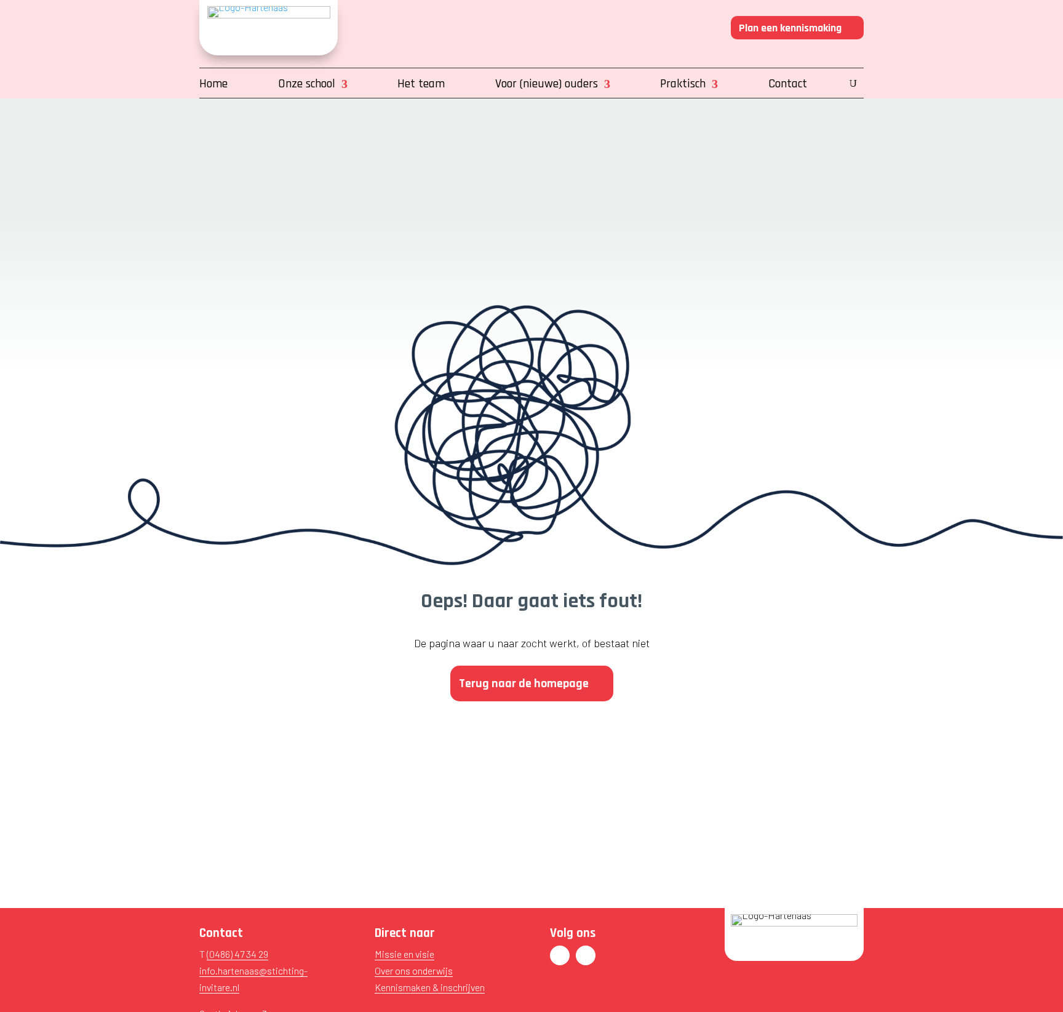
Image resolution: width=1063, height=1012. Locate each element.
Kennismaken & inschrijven (430, 987)
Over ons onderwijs (414, 970)
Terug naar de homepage (524, 683)
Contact (787, 85)
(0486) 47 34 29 (237, 954)
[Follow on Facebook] (560, 955)
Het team (421, 85)
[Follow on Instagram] (585, 955)
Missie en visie (404, 954)
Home (213, 85)
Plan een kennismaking (790, 28)
